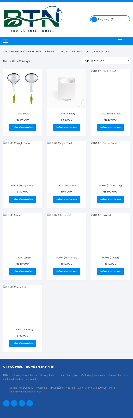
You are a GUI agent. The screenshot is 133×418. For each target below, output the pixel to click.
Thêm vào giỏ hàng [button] (22, 127)
